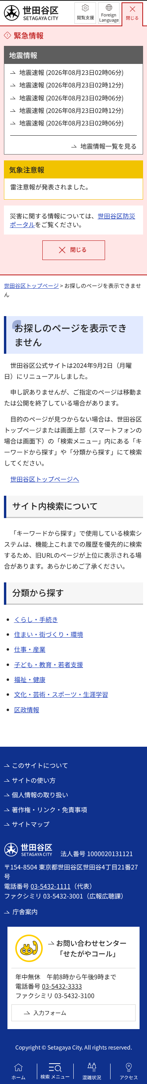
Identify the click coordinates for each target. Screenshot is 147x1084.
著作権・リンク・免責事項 (49, 809)
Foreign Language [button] (109, 17)
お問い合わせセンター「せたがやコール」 (91, 948)
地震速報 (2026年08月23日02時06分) (71, 72)
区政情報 (26, 709)
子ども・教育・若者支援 (48, 664)
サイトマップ (30, 824)
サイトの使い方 (34, 780)
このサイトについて (40, 765)
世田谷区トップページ (31, 285)
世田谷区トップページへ (44, 479)
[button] (85, 13)
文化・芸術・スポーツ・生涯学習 (61, 694)
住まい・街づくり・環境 (48, 634)
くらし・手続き (36, 619)
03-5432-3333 (62, 986)
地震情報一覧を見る (108, 146)
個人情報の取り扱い (40, 794)
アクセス (129, 1077)
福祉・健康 (29, 679)
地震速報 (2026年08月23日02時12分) (71, 84)
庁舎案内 (25, 911)
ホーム (18, 1077)
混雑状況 (91, 1077)
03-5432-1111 (51, 886)
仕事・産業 (29, 649)
